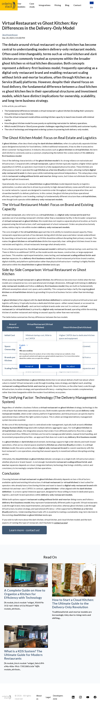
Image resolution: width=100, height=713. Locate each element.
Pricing (58, 5)
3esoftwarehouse (10, 34)
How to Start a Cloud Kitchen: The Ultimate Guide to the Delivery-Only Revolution (73, 603)
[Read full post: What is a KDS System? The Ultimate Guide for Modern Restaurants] (26, 636)
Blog (67, 5)
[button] (23, 345)
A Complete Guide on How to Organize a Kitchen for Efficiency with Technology (24, 594)
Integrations (44, 5)
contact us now (60, 522)
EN (91, 7)
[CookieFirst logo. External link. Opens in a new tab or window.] (20, 348)
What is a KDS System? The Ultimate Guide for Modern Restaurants (23, 654)
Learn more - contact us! (24, 530)
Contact (77, 5)
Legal (48, 697)
